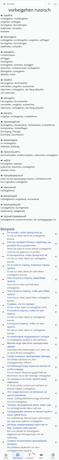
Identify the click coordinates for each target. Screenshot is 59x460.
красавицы (20, 395)
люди (18, 343)
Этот (9, 391)
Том (9, 277)
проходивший (24, 404)
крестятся (27, 343)
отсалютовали (24, 440)
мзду (25, 365)
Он (8, 232)
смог (41, 310)
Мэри (42, 277)
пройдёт (30, 304)
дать (41, 290)
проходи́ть (10, 36)
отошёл (15, 232)
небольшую (16, 365)
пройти (36, 378)
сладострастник (20, 391)
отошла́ (13, 323)
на (46, 424)
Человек (11, 404)
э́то (23, 304)
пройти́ (8, 15)
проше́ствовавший (15, 216)
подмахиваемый (26, 424)
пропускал (38, 391)
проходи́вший (12, 204)
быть (19, 245)
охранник (34, 365)
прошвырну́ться (13, 175)
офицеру (45, 356)
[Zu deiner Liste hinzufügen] (55, 233)
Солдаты (11, 440)
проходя (37, 343)
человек (28, 411)
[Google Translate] (49, 4)
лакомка (15, 378)
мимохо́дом (10, 140)
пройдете (21, 242)
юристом (39, 424)
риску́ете (11, 245)
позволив (36, 264)
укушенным (29, 245)
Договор (11, 424)
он (37, 310)
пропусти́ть (33, 232)
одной (10, 395)
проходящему (33, 356)
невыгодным (29, 427)
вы (14, 242)
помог (43, 404)
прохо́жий (10, 187)
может (28, 378)
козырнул (20, 356)
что (19, 304)
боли (23, 414)
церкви (11, 346)
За (8, 365)
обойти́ (8, 79)
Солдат (10, 356)
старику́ (46, 264)
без (12, 369)
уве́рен (12, 304)
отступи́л (16, 277)
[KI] (55, 4)
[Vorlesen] (2, 15)
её (41, 232)
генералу (12, 444)
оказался (17, 427)
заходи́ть (9, 51)
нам (49, 404)
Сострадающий (15, 411)
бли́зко (30, 242)
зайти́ (7, 160)
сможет (40, 411)
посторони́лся (16, 255)
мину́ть (8, 113)
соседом (45, 336)
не (23, 378)
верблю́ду (41, 242)
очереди (18, 369)
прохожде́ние (12, 121)
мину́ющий (10, 195)
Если (9, 242)
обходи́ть (9, 98)
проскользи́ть (12, 151)
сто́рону (25, 264)
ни (45, 391)
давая (36, 277)
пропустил (45, 365)
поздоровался (31, 336)
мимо (45, 343)
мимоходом (17, 336)
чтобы (23, 232)
